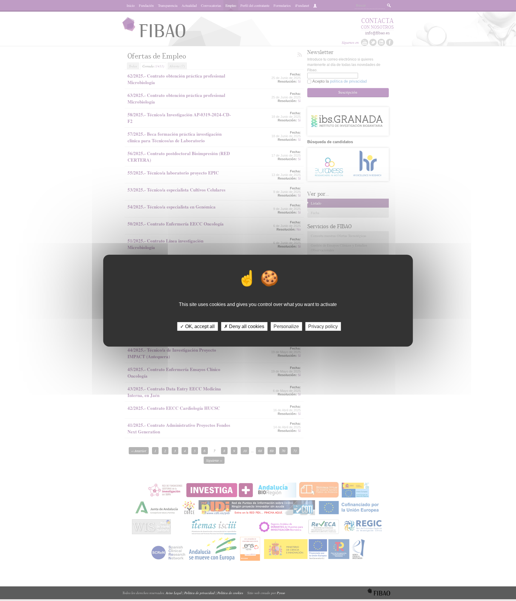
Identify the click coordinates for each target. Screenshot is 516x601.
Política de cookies (230, 593)
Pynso (281, 593)
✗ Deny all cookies (244, 326)
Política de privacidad (199, 593)
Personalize (286, 326)
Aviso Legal (174, 593)
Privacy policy (323, 326)
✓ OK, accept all (197, 326)
